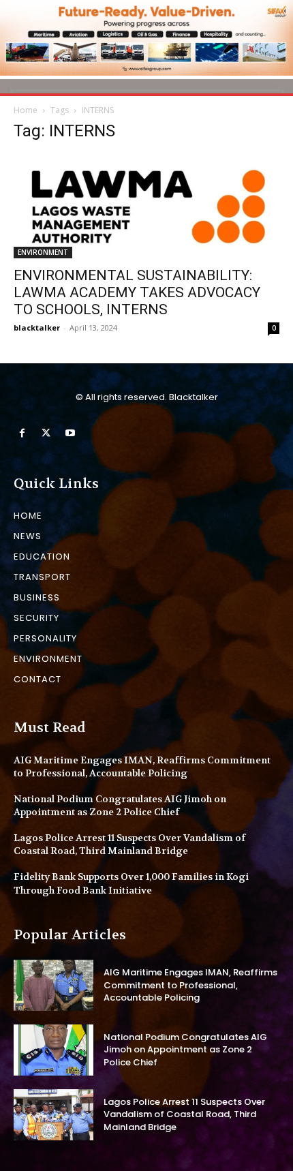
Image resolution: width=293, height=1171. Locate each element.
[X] (46, 433)
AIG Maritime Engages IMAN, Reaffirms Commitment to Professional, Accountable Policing (142, 767)
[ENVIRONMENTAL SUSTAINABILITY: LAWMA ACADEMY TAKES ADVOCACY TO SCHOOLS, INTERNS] (146, 206)
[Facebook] (22, 433)
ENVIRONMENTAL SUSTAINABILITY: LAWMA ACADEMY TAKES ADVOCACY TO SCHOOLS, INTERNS (137, 292)
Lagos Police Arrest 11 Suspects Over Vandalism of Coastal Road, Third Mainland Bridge (129, 844)
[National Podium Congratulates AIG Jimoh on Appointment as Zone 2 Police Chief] (53, 1050)
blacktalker (37, 327)
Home (25, 110)
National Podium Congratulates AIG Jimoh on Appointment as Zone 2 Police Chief (120, 806)
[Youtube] (69, 433)
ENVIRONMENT (43, 252)
